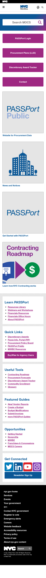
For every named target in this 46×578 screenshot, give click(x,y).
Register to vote (11, 514)
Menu (5, 7)
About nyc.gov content (15, 541)
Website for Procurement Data (17, 135)
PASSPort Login (23, 38)
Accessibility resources (15, 530)
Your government (12, 503)
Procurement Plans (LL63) (23, 52)
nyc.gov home (11, 491)
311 (5, 506)
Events (7, 499)
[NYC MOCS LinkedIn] (18, 466)
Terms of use (10, 538)
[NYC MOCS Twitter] (9, 466)
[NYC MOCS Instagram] (37, 466)
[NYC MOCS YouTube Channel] (27, 466)
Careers (8, 522)
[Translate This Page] (38, 7)
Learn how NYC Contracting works (19, 286)
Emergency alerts (12, 518)
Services (8, 495)
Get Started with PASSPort (15, 235)
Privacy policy (11, 534)
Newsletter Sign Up (23, 475)
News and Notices (11, 185)
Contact (23, 81)
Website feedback (12, 526)
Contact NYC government (16, 510)
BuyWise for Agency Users (21, 355)
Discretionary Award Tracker (23, 67)
